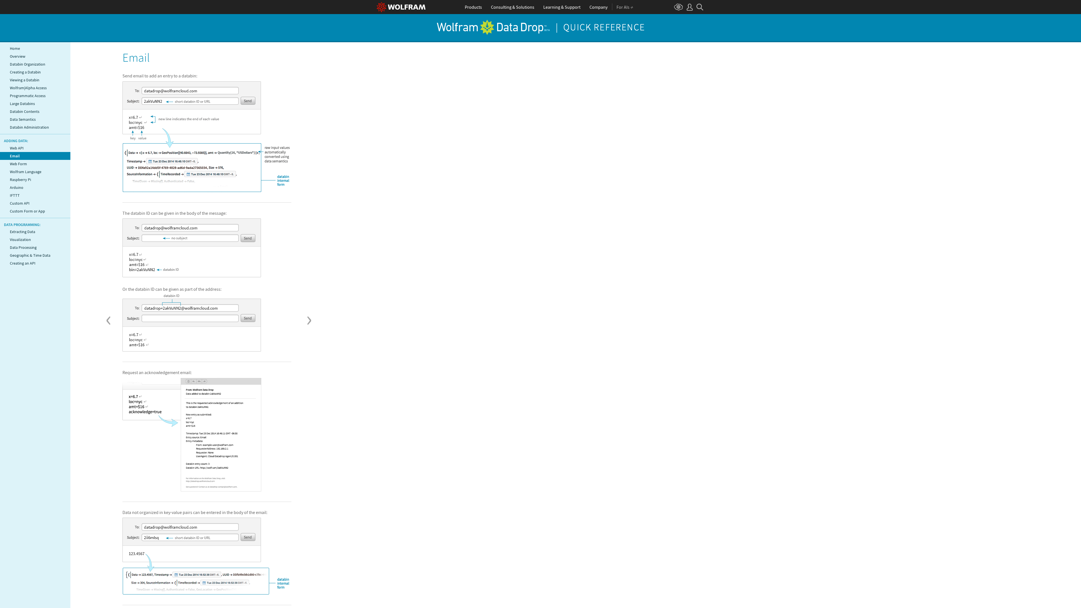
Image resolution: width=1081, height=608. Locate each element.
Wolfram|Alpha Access (28, 87)
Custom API (20, 203)
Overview (17, 56)
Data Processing (23, 247)
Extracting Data (22, 231)
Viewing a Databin (24, 79)
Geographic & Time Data (30, 255)
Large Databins (22, 103)
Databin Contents (24, 111)
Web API (17, 148)
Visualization (20, 239)
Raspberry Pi (20, 179)
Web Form (18, 163)
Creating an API (22, 263)
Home (15, 48)
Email (15, 155)
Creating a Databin (25, 72)
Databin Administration (29, 127)
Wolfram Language (25, 171)
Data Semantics (23, 119)
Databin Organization (27, 64)
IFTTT (15, 195)
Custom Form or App (27, 211)
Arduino (16, 187)
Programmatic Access (28, 95)
